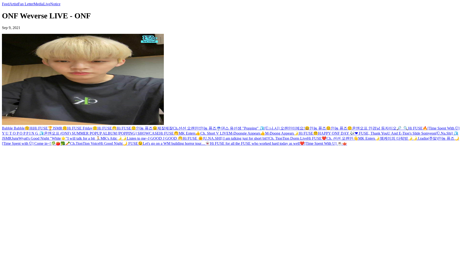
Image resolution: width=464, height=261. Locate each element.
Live (46, 4)
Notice (55, 4)
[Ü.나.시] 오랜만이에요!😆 (287, 128)
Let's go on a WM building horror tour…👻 (176, 143)
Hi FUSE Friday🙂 (82, 128)
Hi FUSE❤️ (316, 138)
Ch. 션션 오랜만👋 (342, 138)
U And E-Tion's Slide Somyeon (411, 133)
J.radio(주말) (428, 138)
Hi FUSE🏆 (43, 128)
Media (38, 4)
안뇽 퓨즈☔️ (210, 128)
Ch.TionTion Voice (84, 143)
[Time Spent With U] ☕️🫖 (325, 143)
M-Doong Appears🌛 (282, 133)
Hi (31, 128)
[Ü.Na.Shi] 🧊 (447, 133)
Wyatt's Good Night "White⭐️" (43, 138)
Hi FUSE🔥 (418, 128)
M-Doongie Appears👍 (247, 133)
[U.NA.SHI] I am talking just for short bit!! (236, 138)
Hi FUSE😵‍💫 (308, 133)
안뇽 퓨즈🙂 (341, 128)
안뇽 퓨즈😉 (146, 128)
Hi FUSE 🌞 (193, 138)
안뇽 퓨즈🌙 (448, 138)
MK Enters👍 (189, 133)
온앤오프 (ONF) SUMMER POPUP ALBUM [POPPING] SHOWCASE (101, 133)
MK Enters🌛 (369, 138)
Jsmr (15, 138)
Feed (5, 4)
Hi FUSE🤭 (169, 133)
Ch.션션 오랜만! (186, 128)
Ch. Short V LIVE (214, 133)
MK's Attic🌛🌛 (114, 138)
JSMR (7, 138)
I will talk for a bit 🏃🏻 (84, 138)
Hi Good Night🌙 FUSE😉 (121, 143)
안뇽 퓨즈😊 (320, 128)
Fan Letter (26, 4)
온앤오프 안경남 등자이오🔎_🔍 (380, 128)
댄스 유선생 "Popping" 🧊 (242, 128)
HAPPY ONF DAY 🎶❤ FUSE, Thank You (352, 133)
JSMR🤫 (60, 128)
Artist (13, 4)
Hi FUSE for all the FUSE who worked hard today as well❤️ (257, 143)
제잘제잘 (165, 128)
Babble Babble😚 (15, 128)
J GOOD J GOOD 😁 (165, 138)
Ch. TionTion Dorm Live (288, 138)
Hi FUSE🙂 (126, 128)
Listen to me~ (137, 138)
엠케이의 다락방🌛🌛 (399, 138)
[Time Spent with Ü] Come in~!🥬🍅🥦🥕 (36, 143)
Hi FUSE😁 (107, 128)
